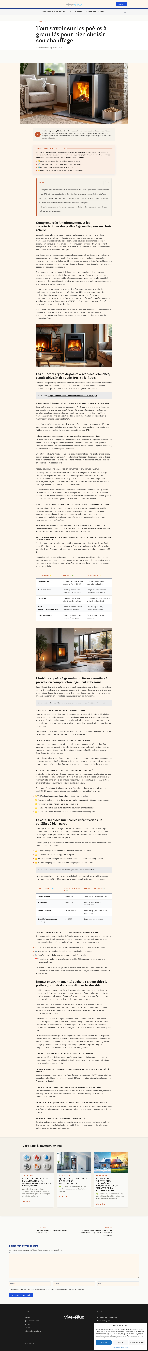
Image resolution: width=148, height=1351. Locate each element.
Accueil (27, 1317)
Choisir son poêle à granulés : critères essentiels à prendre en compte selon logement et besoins (74, 198)
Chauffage (43, 22)
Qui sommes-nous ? (32, 1321)
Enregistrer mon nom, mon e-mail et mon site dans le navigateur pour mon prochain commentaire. (47, 1289)
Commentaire (13, 1253)
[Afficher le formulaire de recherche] (125, 12)
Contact (121, 4)
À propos (28, 1324)
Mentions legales (103, 1321)
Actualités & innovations (53, 12)
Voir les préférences (137, 1342)
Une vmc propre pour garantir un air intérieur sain (51, 1230)
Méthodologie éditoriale (33, 1331)
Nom (12, 1284)
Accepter (104, 1342)
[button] (144, 1325)
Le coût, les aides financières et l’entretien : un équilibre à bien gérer (64, 203)
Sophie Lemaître (43, 48)
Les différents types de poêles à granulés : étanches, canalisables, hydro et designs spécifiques (73, 194)
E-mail (57, 1284)
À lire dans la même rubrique (51, 211)
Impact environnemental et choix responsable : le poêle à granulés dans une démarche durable (74, 207)
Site (99, 1284)
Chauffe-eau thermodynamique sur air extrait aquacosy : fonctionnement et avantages (96, 1231)
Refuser (120, 1342)
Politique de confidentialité (120, 1347)
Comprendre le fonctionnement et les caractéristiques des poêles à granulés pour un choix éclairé (75, 190)
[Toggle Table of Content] (106, 183)
